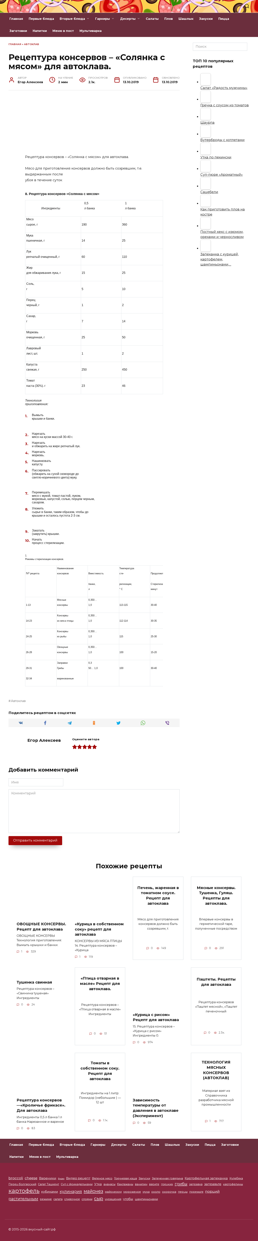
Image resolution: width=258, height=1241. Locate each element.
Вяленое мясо (102, 1178)
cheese (31, 1178)
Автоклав (31, 44)
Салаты (152, 19)
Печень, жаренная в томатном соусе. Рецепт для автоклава (158, 895)
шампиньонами (146, 1199)
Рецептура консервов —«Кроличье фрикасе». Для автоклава (41, 1105)
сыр (98, 1198)
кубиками (49, 1191)
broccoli (15, 1178)
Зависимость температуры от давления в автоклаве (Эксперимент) (155, 1108)
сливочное (72, 1199)
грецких (167, 1184)
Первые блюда (41, 19)
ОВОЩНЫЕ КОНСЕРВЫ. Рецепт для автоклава (41, 927)
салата (58, 1199)
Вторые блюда (72, 19)
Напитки (40, 31)
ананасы (109, 1184)
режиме (46, 1199)
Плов (168, 19)
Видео (61, 1178)
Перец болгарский (22, 1184)
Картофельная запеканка (206, 1178)
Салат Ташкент (48, 1184)
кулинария (71, 1191)
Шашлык (185, 19)
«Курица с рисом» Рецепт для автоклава (156, 1017)
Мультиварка (91, 31)
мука (146, 1191)
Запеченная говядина (167, 1178)
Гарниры (102, 19)
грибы (181, 1183)
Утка (98, 1184)
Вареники (47, 1178)
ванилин (141, 1184)
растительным (23, 1198)
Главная (16, 19)
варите (154, 1184)
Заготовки (18, 31)
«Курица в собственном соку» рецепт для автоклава (99, 929)
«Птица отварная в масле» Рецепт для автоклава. (100, 983)
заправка (195, 1184)
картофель (23, 1190)
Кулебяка (236, 1178)
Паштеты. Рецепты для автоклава (216, 982)
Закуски (206, 19)
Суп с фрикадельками (77, 1184)
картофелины (233, 1184)
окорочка (169, 1191)
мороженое (132, 1191)
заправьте (212, 1184)
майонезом (113, 1191)
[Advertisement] (94, 122)
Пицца (223, 19)
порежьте (196, 1191)
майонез (93, 1191)
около (155, 1191)
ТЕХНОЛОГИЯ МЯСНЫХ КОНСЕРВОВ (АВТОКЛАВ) (216, 1070)
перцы (183, 1191)
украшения (113, 1199)
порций (212, 1191)
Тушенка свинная (34, 982)
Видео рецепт (78, 1178)
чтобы (128, 1199)
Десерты (128, 19)
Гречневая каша (125, 1178)
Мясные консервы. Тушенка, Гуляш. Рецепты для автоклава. (216, 895)
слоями (87, 1199)
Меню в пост (63, 31)
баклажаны (125, 1184)
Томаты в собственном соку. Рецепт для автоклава (99, 1071)
